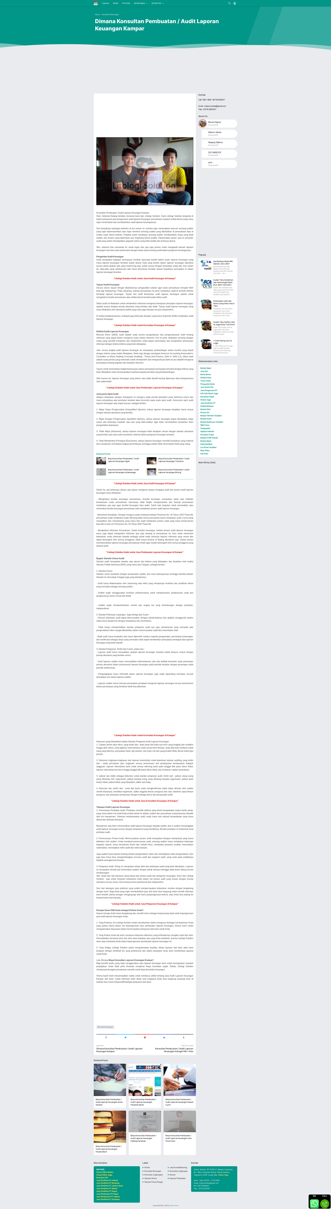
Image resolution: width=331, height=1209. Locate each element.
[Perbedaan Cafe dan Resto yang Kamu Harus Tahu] (206, 304)
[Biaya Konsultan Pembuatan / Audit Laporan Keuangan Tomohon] (151, 460)
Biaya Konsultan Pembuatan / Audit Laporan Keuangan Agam (123, 459)
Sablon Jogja (223, 1175)
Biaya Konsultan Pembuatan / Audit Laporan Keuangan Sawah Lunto (179, 1102)
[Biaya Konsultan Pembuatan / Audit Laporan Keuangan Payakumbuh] (110, 1127)
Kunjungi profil (213, 125)
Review (173, 1175)
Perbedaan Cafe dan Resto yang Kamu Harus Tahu (223, 303)
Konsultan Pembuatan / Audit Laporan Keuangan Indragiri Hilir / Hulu (174, 1050)
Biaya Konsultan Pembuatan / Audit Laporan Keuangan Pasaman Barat (143, 1102)
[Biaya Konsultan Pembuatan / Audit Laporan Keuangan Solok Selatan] (110, 1080)
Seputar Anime (150, 1178)
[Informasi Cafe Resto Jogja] (96, 3)
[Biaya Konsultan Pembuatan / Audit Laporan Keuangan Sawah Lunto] (180, 1080)
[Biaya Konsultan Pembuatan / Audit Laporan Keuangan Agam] (101, 460)
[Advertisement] (165, 71)
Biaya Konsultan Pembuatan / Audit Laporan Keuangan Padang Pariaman (143, 1138)
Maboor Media (173, 1205)
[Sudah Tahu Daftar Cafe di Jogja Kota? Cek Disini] (206, 325)
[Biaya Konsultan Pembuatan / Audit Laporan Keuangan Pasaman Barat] (145, 1080)
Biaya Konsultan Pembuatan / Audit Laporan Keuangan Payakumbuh (109, 1149)
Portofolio (126, 3)
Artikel (115, 3)
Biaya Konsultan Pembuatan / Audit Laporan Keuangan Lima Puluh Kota (178, 1138)
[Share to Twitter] (125, 1037)
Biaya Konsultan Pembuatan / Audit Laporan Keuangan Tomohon (173, 459)
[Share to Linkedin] (164, 1037)
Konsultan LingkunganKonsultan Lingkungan (153, 1175)
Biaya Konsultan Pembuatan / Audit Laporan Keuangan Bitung (173, 471)
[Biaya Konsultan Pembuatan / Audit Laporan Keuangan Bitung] (151, 472)
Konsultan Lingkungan (179, 1171)
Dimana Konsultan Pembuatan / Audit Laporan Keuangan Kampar (119, 1050)
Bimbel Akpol (139, 3)
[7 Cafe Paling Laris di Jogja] (206, 344)
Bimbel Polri (156, 3)
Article (147, 1167)
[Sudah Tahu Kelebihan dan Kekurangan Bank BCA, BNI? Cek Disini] (206, 283)
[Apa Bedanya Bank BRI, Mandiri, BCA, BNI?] (206, 265)
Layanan (105, 3)
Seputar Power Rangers (153, 1182)
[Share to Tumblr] (183, 1037)
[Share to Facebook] (106, 1037)
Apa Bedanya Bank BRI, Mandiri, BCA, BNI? (223, 262)
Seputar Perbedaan (178, 1178)
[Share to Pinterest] (145, 1037)
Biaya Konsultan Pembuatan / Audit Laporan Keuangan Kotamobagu (123, 471)
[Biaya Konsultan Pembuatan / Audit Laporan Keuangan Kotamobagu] (101, 472)
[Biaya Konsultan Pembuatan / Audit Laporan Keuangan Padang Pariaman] (145, 1121)
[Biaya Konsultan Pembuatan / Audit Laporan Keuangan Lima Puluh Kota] (180, 1121)
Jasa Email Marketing (178, 1167)
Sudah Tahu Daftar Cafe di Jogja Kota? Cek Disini (224, 323)
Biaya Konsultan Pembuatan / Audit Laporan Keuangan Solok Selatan (109, 1102)
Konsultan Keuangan (105, 1027)
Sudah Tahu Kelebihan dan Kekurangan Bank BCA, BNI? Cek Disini (223, 282)
